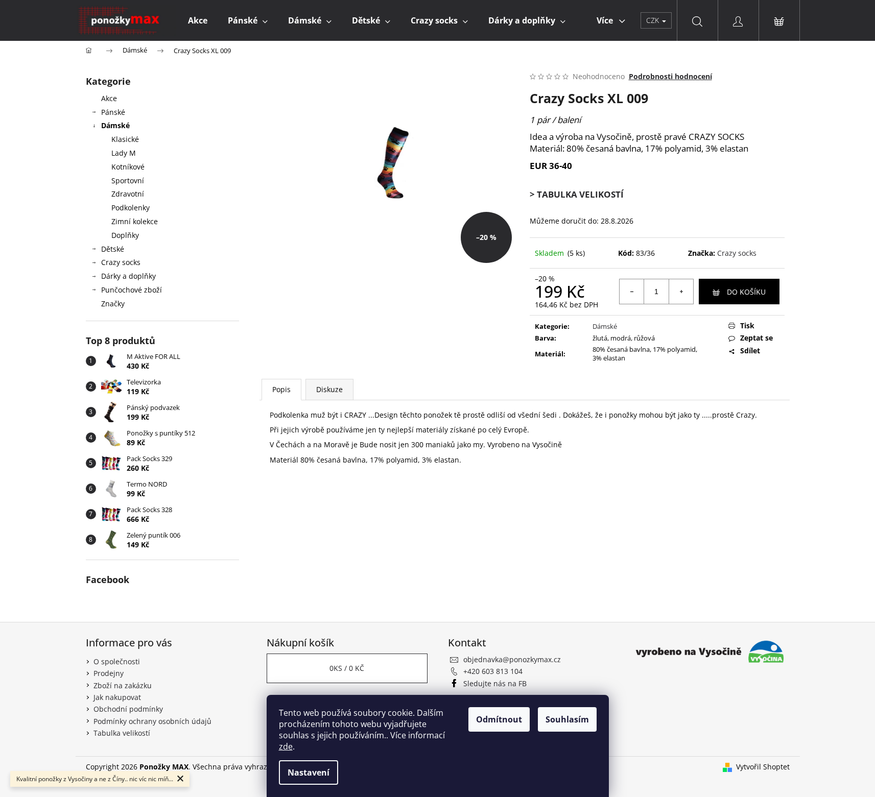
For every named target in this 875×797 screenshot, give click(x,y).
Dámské (115, 125)
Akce (109, 98)
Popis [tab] (281, 389)
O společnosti (116, 661)
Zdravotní (127, 194)
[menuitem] (198, 20)
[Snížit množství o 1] (632, 291)
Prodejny (108, 673)
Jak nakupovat (117, 697)
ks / (346, 668)
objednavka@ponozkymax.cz (512, 659)
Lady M (123, 153)
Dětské (112, 249)
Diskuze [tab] (329, 389)
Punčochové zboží (131, 290)
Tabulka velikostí (121, 733)
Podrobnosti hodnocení (670, 76)
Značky (113, 303)
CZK (653, 20)
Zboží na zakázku (122, 685)
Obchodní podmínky (128, 709)
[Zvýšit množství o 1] (681, 291)
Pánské (113, 112)
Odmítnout (499, 719)
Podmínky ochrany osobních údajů (152, 721)
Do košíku (746, 292)
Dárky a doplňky (128, 276)
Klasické (125, 139)
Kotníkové (128, 167)
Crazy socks (120, 262)
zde (286, 746)
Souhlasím (567, 719)
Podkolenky (130, 207)
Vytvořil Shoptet (763, 766)
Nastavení (308, 772)
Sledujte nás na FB (495, 683)
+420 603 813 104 (493, 671)
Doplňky (125, 235)
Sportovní (127, 180)
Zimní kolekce (134, 221)
